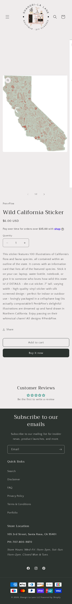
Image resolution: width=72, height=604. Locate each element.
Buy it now (36, 353)
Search (11, 471)
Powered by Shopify (51, 597)
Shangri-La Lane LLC (30, 597)
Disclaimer (13, 479)
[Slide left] (28, 194)
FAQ (10, 487)
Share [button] (9, 329)
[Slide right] (44, 194)
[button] (7, 17)
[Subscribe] (60, 449)
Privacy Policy (15, 496)
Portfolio (12, 512)
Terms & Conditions (19, 504)
